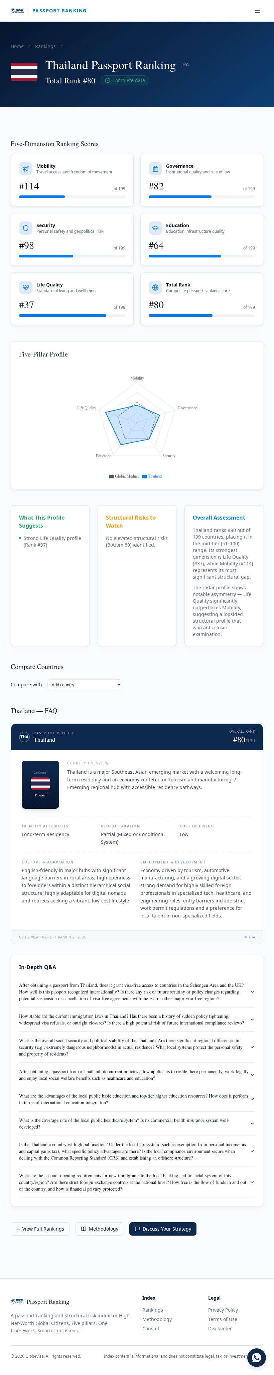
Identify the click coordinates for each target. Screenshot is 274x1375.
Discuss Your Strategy (167, 1229)
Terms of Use (222, 1319)
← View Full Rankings (40, 1229)
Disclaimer (220, 1328)
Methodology (103, 1229)
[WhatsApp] (256, 1357)
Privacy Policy (223, 1310)
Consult (150, 1328)
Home (17, 46)
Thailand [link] (77, 46)
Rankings (45, 46)
